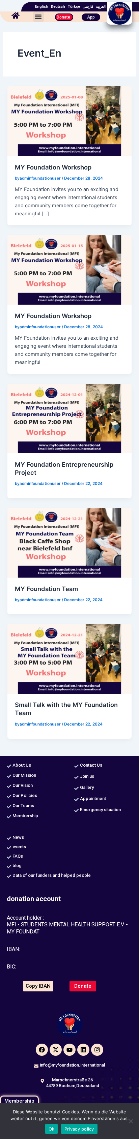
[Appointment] (76, 799)
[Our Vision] (9, 786)
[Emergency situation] (76, 810)
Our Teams (23, 805)
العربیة (101, 6)
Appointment (93, 798)
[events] (9, 847)
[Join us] (76, 777)
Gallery (87, 787)
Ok (52, 1129)
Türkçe (74, 6)
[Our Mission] (9, 776)
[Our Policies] (9, 796)
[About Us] (9, 766)
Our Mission (24, 775)
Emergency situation (100, 809)
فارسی (88, 6)
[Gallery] (76, 788)
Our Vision (22, 785)
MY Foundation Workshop (53, 167)
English (41, 6)
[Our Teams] (9, 806)
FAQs (17, 856)
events (19, 846)
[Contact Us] (76, 766)
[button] (38, 16)
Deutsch (58, 6)
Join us (87, 776)
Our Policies (24, 795)
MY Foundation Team (46, 588)
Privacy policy (79, 1129)
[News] (9, 838)
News (18, 837)
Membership (25, 815)
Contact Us (91, 765)
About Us (21, 765)
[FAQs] (9, 857)
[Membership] (9, 816)
